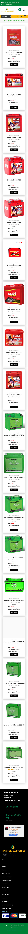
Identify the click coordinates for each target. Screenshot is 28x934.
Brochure (4, 869)
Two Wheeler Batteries (14, 50)
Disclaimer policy (5, 901)
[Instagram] (6, 855)
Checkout (4, 866)
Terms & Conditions (6, 873)
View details (14, 64)
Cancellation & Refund (6, 908)
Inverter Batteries (5, 883)
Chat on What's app (13, 816)
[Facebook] (3, 855)
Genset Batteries (5, 887)
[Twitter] (10, 855)
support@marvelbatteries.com (11, 2)
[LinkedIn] (14, 855)
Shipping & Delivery (6, 894)
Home (3, 859)
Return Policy (5, 911)
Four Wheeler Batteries (6, 880)
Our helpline (12, 806)
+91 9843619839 (7, 4)
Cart (2, 862)
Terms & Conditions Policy (7, 905)
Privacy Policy (4, 897)
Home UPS (4, 890)
